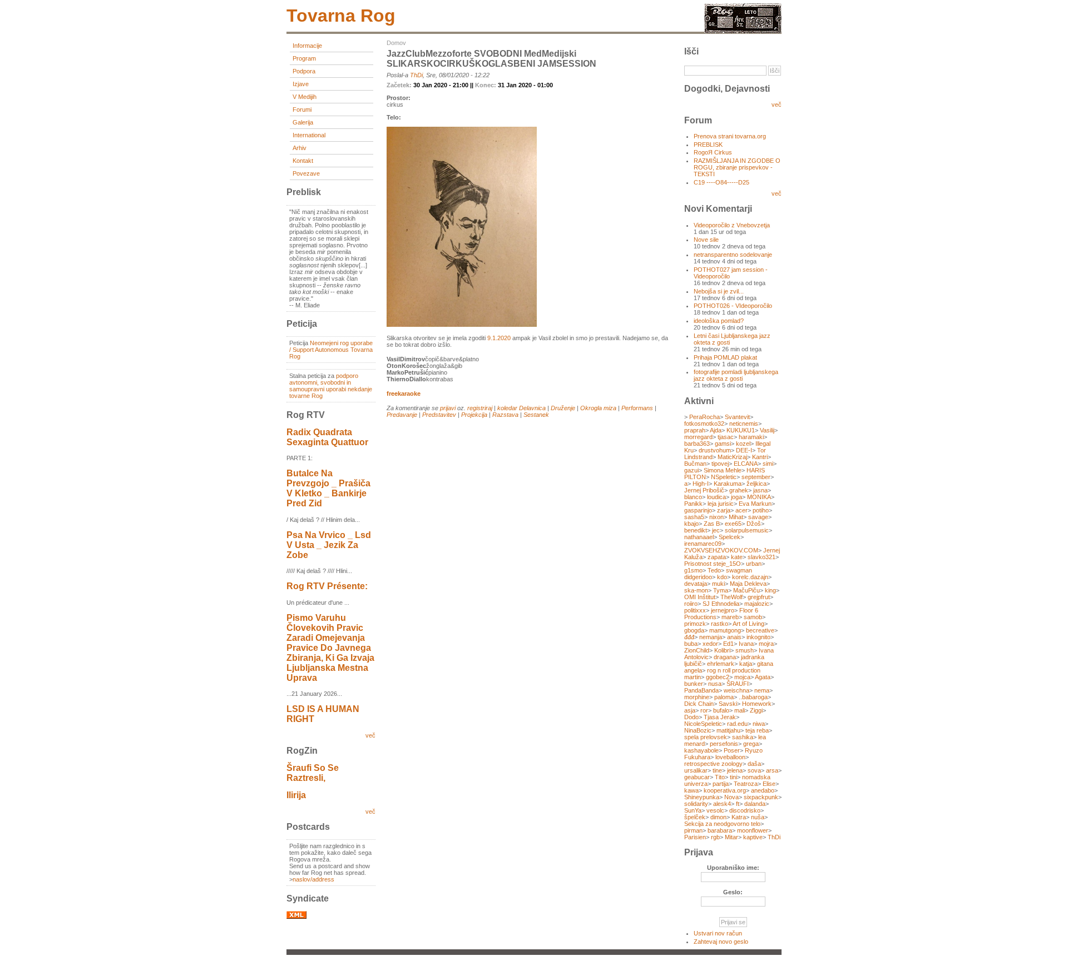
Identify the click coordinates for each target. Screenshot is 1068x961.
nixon (716, 517)
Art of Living (748, 623)
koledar (507, 408)
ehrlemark (720, 663)
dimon (718, 817)
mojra (766, 643)
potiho (761, 510)
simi (768, 463)
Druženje (563, 408)
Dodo (691, 717)
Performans (637, 408)
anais (734, 637)
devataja (695, 583)
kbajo (691, 523)
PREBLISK (708, 144)
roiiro (691, 603)
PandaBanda (701, 690)
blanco (693, 497)
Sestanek (536, 414)
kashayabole (701, 750)
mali (739, 710)
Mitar (731, 837)
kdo (722, 577)
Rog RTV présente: (327, 586)
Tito (720, 777)
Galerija (303, 122)
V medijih (305, 96)
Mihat (736, 517)
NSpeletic (723, 477)
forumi (302, 109)
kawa (691, 790)
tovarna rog (340, 16)
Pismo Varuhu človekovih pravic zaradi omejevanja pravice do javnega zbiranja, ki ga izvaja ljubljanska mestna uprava (330, 648)
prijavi (448, 408)
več (370, 735)
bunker (693, 683)
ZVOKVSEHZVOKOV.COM (721, 550)
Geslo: (733, 892)
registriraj (479, 408)
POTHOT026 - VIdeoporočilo (733, 305)
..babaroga (753, 697)
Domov (396, 42)
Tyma (720, 590)
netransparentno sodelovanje (733, 254)
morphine (696, 697)
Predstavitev (439, 414)
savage (758, 517)
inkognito (758, 637)
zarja (723, 510)
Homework (757, 703)
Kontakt (303, 160)
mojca (742, 677)
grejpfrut (759, 597)
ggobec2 (717, 677)
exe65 (733, 523)
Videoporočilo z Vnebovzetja (732, 225)
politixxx (695, 610)
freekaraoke (404, 393)
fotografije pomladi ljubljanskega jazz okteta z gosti (736, 375)
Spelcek (729, 537)
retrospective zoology (713, 763)
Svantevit (737, 417)
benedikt (695, 530)
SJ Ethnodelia (721, 603)
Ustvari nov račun (718, 933)
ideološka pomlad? (719, 320)
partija (721, 783)
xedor (710, 643)
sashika (742, 737)
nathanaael (699, 537)
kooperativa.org (725, 790)
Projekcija (474, 414)
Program (304, 58)
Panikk (693, 503)
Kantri (760, 457)
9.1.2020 (499, 338)
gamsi (723, 443)
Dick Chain (699, 703)
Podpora (304, 71)
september (755, 477)
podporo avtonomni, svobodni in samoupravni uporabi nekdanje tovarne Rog (330, 385)
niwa (759, 723)
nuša (757, 817)
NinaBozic (697, 730)
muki (718, 583)
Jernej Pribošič (704, 490)
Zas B (712, 523)
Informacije (307, 45)
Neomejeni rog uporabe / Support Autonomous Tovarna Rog (331, 350)
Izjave (301, 84)
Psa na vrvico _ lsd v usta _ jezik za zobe (328, 545)
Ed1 (728, 643)
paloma (724, 697)
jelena (735, 770)
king (770, 590)
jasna (760, 490)
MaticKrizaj (732, 457)
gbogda (694, 630)
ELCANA (746, 463)
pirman (693, 830)
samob (753, 617)
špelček (694, 817)
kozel (743, 443)
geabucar (697, 777)
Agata (762, 677)
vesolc (715, 810)
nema (761, 690)
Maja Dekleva (748, 583)
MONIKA (759, 497)
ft (737, 803)
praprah (694, 430)
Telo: (394, 117)
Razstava (505, 414)
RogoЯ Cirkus (713, 152)
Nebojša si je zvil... (719, 291)
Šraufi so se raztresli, (312, 773)
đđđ (689, 637)
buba (691, 643)
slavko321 (761, 557)
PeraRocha (704, 417)
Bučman (695, 463)
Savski (728, 703)
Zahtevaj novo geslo (721, 941)
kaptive (753, 837)
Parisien (695, 837)
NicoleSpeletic (703, 723)
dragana (725, 657)
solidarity (696, 803)
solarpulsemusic (747, 530)
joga (736, 497)
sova (754, 770)
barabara (720, 830)
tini (733, 777)
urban (754, 563)
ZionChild (696, 650)
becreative (760, 630)
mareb (730, 617)
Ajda (715, 430)
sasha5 (694, 517)
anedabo (762, 790)
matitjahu (728, 730)
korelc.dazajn (750, 577)
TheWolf (731, 597)
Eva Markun (755, 503)
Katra (738, 817)
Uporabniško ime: (733, 867)
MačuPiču (746, 590)
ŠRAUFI (737, 683)
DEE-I (744, 450)
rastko (719, 623)
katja (745, 663)
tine (717, 770)
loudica (716, 497)
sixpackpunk (761, 797)
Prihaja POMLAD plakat (725, 357)
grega (751, 743)
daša (754, 763)
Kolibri (722, 650)
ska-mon (696, 590)
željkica (756, 483)
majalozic (756, 603)
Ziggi (756, 710)
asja (689, 710)
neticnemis (743, 423)
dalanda (754, 803)
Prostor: (399, 97)
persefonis (724, 743)
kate (737, 557)
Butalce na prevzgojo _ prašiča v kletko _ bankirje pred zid (328, 488)
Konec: (486, 85)
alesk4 (722, 803)
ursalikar (696, 770)
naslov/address (313, 879)
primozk (695, 623)
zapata (717, 557)
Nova (731, 797)
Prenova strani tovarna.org (730, 136)
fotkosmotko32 (704, 423)
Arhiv (299, 148)
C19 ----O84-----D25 (721, 182)
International (309, 135)
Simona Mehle (722, 470)
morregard (698, 437)
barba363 (697, 443)
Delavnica (532, 408)
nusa (714, 683)
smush (744, 650)
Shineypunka (701, 797)
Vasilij (767, 430)
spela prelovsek (705, 737)
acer (741, 510)
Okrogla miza (598, 408)
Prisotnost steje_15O (712, 563)
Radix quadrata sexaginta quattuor (327, 437)
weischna (736, 690)
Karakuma (727, 483)
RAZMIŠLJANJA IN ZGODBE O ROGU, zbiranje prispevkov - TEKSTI (737, 167)
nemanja (710, 637)
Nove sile (706, 239)
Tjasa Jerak (720, 717)
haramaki (751, 437)
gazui (691, 470)
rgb (715, 837)
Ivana (746, 643)
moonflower (752, 830)
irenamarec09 (702, 543)
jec (716, 530)
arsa (772, 770)
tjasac (726, 437)
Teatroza (746, 783)
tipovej (720, 463)
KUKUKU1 (740, 430)
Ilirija (296, 795)
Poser (732, 750)
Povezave (306, 173)
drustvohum (715, 450)
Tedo (714, 570)
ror (704, 710)
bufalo (721, 710)
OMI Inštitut (699, 597)
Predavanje (402, 414)
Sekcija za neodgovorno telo (722, 823)
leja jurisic (721, 503)
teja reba (757, 730)
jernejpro (722, 610)
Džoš (753, 523)
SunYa (692, 810)
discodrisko (744, 810)
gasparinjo (698, 510)
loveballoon (730, 757)
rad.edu (737, 723)
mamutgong (725, 630)
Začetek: (400, 85)
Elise (769, 783)
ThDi (416, 75)
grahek (738, 490)
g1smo (693, 570)
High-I (701, 483)
